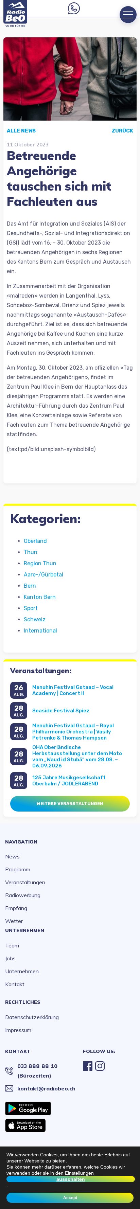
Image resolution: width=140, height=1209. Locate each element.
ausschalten (70, 1179)
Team (12, 945)
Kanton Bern (40, 597)
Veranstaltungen (25, 882)
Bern (30, 586)
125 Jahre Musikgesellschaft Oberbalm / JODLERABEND (69, 781)
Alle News (21, 131)
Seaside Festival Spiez (60, 711)
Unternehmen (24, 930)
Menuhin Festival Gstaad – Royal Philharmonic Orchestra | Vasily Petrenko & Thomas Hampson (73, 732)
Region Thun (40, 563)
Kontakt (14, 984)
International (40, 630)
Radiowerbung (22, 895)
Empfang (16, 908)
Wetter (14, 921)
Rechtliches (22, 1002)
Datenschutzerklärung (32, 1017)
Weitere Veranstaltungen (70, 803)
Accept (70, 1197)
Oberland (35, 541)
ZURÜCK (122, 131)
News (12, 856)
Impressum (18, 1030)
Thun (30, 552)
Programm (17, 869)
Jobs (10, 958)
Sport (31, 608)
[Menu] (128, 14)
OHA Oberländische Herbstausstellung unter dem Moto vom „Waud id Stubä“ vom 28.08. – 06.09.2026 (77, 756)
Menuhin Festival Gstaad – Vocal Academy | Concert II (72, 690)
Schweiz (35, 619)
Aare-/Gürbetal (43, 574)
